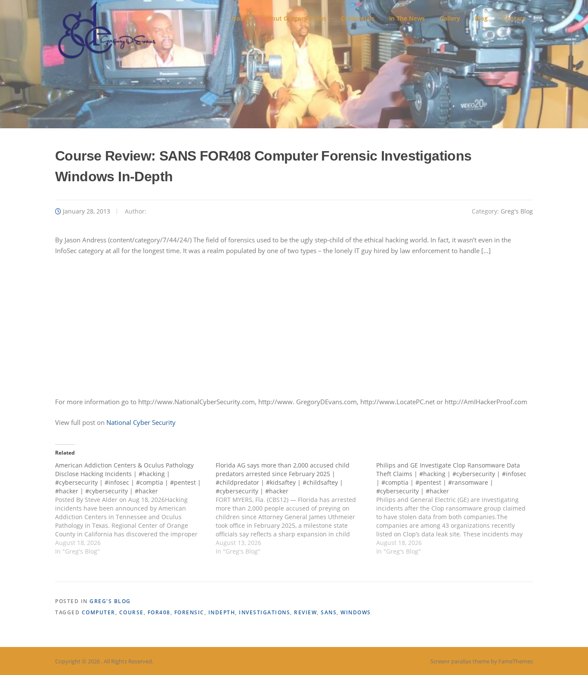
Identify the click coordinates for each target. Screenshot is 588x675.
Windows (355, 612)
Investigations (264, 612)
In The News (407, 18)
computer (98, 612)
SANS (329, 612)
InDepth (221, 612)
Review (305, 612)
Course (131, 612)
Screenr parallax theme (459, 661)
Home (240, 18)
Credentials (357, 18)
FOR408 (159, 612)
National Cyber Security (141, 422)
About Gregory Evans (295, 18)
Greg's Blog (517, 211)
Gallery (449, 18)
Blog (481, 18)
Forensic (189, 612)
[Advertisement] (294, 326)
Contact (514, 18)
